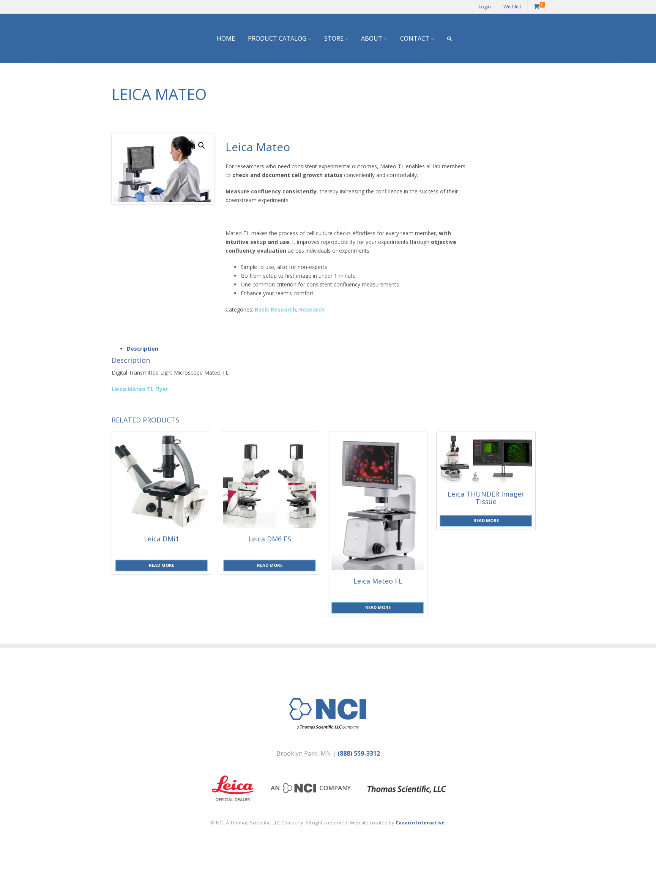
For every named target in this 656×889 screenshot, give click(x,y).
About (371, 38)
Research (312, 309)
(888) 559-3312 (358, 753)
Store (334, 38)
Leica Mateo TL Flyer (140, 388)
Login (485, 6)
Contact (414, 38)
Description (142, 348)
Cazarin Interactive (420, 822)
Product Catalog (277, 38)
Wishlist (512, 6)
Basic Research (275, 309)
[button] (201, 145)
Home (226, 38)
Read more (161, 565)
